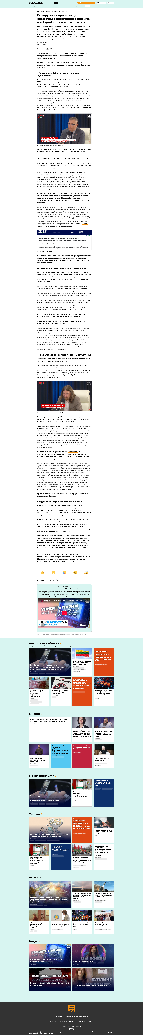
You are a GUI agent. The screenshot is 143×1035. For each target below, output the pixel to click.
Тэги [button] (87, 6)
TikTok (91, 1021)
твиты (45, 905)
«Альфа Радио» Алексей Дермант (49, 377)
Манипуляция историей (58, 646)
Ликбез (53, 6)
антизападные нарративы (79, 667)
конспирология (77, 671)
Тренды (39, 6)
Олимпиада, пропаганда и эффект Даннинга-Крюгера (64, 588)
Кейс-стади (32, 6)
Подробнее (49, 1033)
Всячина (35, 877)
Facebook (55, 1021)
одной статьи (59, 324)
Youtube (64, 1021)
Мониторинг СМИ (41, 775)
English (81, 6)
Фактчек (58, 6)
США (32, 931)
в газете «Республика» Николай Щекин (69, 310)
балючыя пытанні (77, 752)
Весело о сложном (67, 6)
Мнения (35, 714)
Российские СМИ (45, 646)
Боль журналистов (71, 646)
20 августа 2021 (41, 44)
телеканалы (76, 867)
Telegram (73, 1021)
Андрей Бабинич (42, 42)
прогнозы (54, 696)
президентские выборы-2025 (101, 664)
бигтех (32, 840)
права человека (98, 739)
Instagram (82, 1021)
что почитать (97, 765)
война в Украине (34, 765)
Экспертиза (46, 6)
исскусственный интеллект (40, 840)
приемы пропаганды (35, 703)
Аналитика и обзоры (45, 11)
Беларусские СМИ (61, 11)
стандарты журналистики (107, 788)
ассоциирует (73, 452)
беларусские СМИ (34, 673)
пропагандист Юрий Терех (52, 189)
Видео (76, 6)
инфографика (42, 673)
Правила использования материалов (76, 1016)
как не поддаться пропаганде (52, 673)
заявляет (71, 417)
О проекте (58, 1016)
